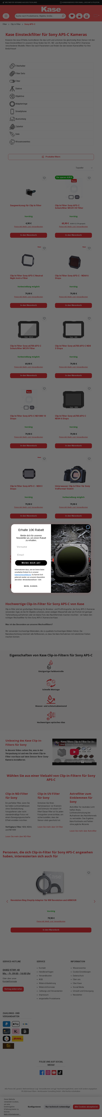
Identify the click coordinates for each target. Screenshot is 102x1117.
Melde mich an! (31, 563)
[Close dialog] (88, 527)
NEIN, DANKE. (31, 586)
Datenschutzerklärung (23, 575)
